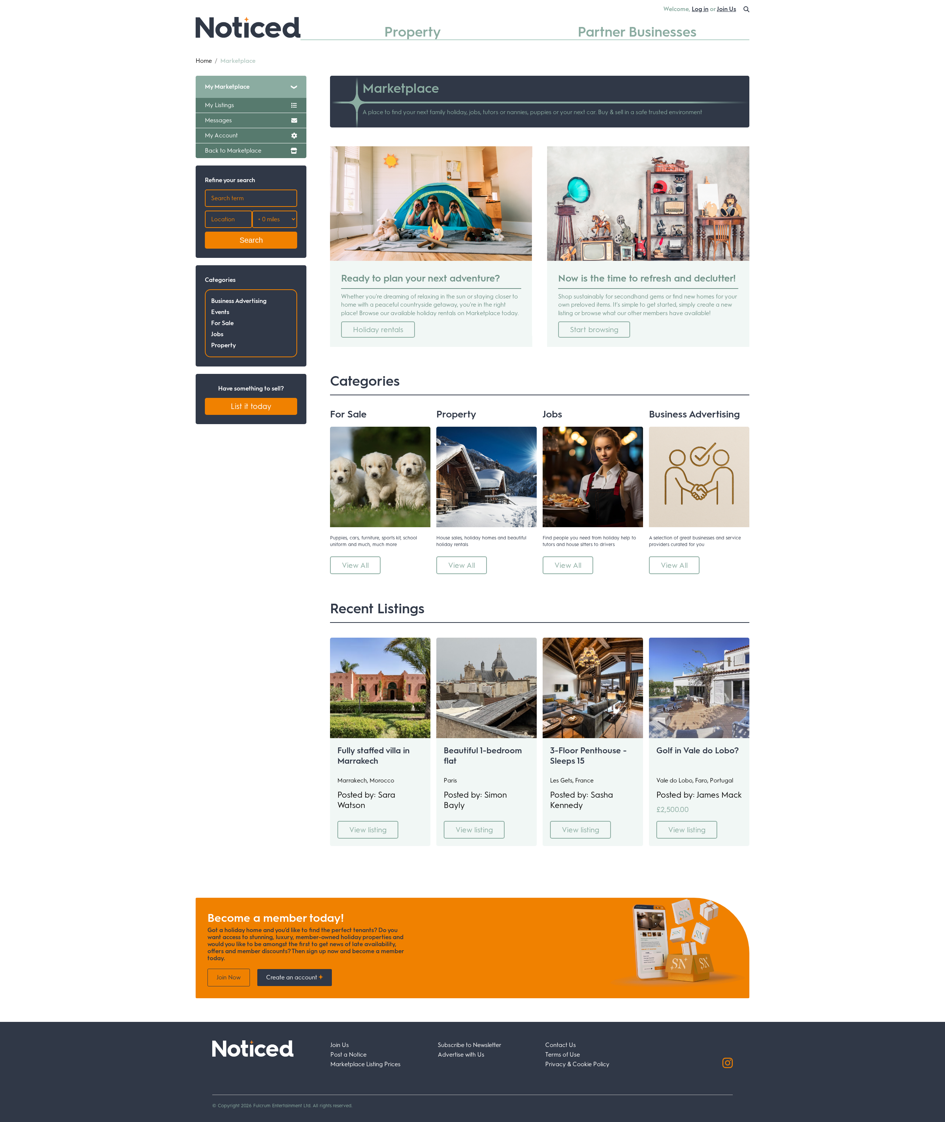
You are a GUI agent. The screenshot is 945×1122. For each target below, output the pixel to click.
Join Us (726, 9)
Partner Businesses (637, 31)
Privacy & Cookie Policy (577, 1064)
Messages (218, 120)
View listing (367, 829)
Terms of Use (562, 1054)
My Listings (219, 105)
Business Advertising (239, 300)
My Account (221, 135)
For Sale (222, 323)
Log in (700, 9)
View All (355, 565)
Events (220, 312)
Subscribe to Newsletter (469, 1044)
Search (251, 240)
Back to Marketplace (233, 150)
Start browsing (594, 329)
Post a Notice (348, 1054)
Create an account (292, 977)
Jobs (217, 334)
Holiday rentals (378, 329)
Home (204, 60)
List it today (251, 406)
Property (412, 31)
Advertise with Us (461, 1054)
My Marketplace (227, 86)
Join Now (229, 977)
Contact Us (560, 1044)
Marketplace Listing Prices (365, 1064)
